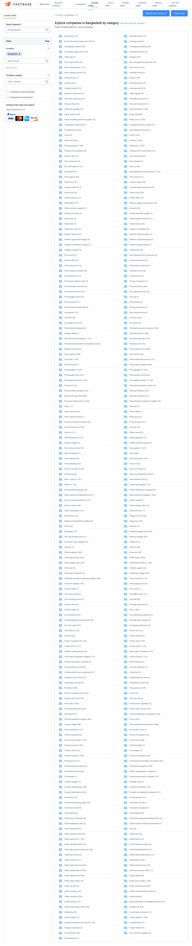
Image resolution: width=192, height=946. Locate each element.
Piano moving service (74, 416)
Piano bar (134, 406)
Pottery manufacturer (75, 641)
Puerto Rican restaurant (140, 912)
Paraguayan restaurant (75, 124)
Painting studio (73, 88)
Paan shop (71, 36)
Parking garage (73, 145)
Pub (132, 828)
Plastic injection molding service (79, 495)
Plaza (68, 526)
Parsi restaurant (72, 161)
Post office (71, 630)
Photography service (76, 380)
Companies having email (21, 97)
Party (134, 166)
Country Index (93, 4)
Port (134, 609)
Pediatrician (136, 250)
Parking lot (137, 145)
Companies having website (22, 91)
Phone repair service (140, 349)
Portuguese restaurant (140, 625)
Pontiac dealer (71, 589)
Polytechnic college (139, 573)
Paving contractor (73, 213)
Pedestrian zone (72, 229)
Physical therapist (139, 390)
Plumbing (70, 531)
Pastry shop (136, 192)
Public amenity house (74, 834)
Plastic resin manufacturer (77, 500)
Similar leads (157, 4)
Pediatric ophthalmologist (141, 239)
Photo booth (136, 354)
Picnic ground (137, 422)
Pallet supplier (136, 93)
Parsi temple (136, 161)
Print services (136, 698)
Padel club (69, 57)
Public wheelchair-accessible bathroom (147, 901)
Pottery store (137, 641)
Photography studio (141, 380)
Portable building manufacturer (79, 620)
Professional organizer (141, 766)
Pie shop (134, 427)
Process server (72, 750)
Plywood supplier (138, 536)
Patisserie (134, 208)
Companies (80, 4)
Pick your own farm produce (77, 422)
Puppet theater (136, 927)
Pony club (134, 589)
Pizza (134, 453)
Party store (71, 182)
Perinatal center (72, 276)
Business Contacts (57, 4)
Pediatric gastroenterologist (77, 239)
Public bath (135, 834)
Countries (59, 15)
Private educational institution (144, 724)
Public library (137, 860)
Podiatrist (134, 542)
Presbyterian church (139, 682)
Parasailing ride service (140, 130)
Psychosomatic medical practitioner (145, 823)
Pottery (69, 635)
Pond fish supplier (74, 583)
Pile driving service (73, 437)
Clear (47, 41)
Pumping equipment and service (79, 922)
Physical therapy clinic (75, 396)
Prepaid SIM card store (140, 677)
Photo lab (71, 359)
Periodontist (136, 276)
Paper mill (135, 114)
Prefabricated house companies (79, 672)
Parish (68, 135)
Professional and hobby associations (146, 761)
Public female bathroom (140, 849)
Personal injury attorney (76, 286)
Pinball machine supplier (140, 443)
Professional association (75, 766)
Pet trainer (135, 323)
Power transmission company (77, 662)
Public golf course (73, 854)
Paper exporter (72, 114)
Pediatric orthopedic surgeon (77, 244)
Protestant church (138, 802)
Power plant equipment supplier (79, 656)
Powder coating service (75, 651)
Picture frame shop (74, 427)
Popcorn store (71, 604)
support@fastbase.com (15, 109)
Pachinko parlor (137, 36)
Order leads (179, 13)
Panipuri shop (71, 104)
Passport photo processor (141, 187)
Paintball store (71, 78)
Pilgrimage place (138, 437)
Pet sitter (69, 317)
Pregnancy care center (75, 677)
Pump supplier (138, 917)
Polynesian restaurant (74, 573)
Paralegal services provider (142, 124)
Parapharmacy (72, 130)
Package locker (136, 41)
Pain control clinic (73, 62)
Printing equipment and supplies (144, 714)
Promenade (70, 776)
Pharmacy (137, 343)
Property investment (140, 787)
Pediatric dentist (72, 234)
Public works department (76, 907)
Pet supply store (73, 323)
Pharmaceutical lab (139, 338)
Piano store (135, 416)
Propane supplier (72, 781)
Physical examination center (142, 385)
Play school (71, 516)
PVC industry (72, 933)
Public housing (72, 860)
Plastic (70, 484)
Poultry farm (72, 646)
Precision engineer (138, 667)
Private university (73, 745)
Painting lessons (137, 83)
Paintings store (137, 88)
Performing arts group (140, 265)
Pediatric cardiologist (139, 229)
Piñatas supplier (72, 443)
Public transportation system (142, 891)
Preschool (70, 688)
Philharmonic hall (72, 349)
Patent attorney (72, 197)
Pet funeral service (138, 307)
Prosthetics (70, 797)
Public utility (135, 896)
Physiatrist (70, 385)
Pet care (134, 297)
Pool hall (134, 599)
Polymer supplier (138, 568)
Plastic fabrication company (142, 489)
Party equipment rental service (144, 171)
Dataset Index (141, 4)
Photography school (139, 375)
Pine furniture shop (74, 448)
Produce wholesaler (139, 755)
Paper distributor (138, 109)
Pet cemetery (136, 302)
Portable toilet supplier (139, 620)
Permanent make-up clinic (76, 281)
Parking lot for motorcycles (142, 151)
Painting (70, 83)
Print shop (71, 703)
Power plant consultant (141, 651)
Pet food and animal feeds (76, 307)
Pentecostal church (138, 260)
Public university (73, 896)
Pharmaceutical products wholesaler (82, 343)
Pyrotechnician (71, 938)
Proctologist (135, 750)
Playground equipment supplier (78, 521)
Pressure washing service (76, 693)
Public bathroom (74, 839)
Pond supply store (138, 583)
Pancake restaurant (138, 98)
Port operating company (141, 615)
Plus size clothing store (75, 536)
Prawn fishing (136, 662)
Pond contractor (138, 578)
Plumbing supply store (140, 531)
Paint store (137, 67)
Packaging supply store (76, 51)
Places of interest (137, 469)
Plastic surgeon (72, 505)
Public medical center (139, 865)
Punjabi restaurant (73, 927)
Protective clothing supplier (77, 802)
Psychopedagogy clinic (75, 823)
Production (72, 761)
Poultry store (137, 646)
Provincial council (72, 808)
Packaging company (75, 46)
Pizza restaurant (138, 458)
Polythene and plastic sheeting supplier (82, 578)
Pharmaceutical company (78, 338)
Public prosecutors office (141, 870)
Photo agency (72, 354)
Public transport (72, 891)
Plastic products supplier (142, 495)
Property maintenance (75, 792)
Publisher (136, 907)
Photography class (73, 375)
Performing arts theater (75, 270)
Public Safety (136, 875)
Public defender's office (140, 844)
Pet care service (72, 302)
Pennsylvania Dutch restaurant (143, 255)
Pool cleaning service (74, 599)
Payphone (70, 224)
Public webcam (72, 901)
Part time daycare (73, 166)
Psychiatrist (71, 813)
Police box (135, 552)
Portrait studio (72, 625)
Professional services (74, 771)
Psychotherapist (73, 828)
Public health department (142, 854)
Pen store (70, 255)
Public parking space (75, 870)
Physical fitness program (76, 390)
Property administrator (75, 787)
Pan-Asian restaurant (74, 98)
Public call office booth (75, 844)
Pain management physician (142, 62)
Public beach (136, 839)
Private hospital (73, 735)
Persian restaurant (138, 281)
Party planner (71, 177)
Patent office (136, 197)
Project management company (143, 771)
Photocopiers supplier (140, 364)
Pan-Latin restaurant (139, 104)
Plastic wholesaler (74, 510)
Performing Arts (72, 265)
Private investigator (139, 735)
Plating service (137, 510)
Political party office (140, 562)
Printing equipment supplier (77, 719)
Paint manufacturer (74, 67)
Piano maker (135, 411)
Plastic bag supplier (139, 484)
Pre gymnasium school (75, 667)
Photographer (73, 370)
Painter (134, 78)
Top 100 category (173, 4)
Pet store (135, 317)
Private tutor (136, 740)
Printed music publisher (140, 703)
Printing (70, 714)
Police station (137, 557)
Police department (74, 557)
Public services (71, 886)
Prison (134, 719)
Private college (72, 724)
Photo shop (71, 364)
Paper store (137, 119)
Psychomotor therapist (75, 818)
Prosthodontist (137, 797)
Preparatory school (74, 682)
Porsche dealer (71, 609)
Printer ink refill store (75, 708)
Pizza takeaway (72, 463)
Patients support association (143, 203)
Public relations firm (74, 875)
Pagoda (135, 57)
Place (134, 463)
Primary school (74, 698)
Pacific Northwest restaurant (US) (79, 41)
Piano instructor (72, 411)
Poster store (136, 630)
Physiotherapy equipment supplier (145, 401)
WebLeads (44, 4)
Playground (137, 516)
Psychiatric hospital (139, 808)
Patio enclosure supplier (75, 208)
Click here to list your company (132, 23)
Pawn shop (70, 218)
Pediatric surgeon (72, 250)
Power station (138, 656)
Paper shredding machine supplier (80, 119)
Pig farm (69, 432)
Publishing (70, 912)
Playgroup (136, 521)
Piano (68, 406)
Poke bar (69, 547)
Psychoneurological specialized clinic (146, 818)
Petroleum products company (143, 328)
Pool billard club (138, 594)
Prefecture (135, 672)
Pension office (71, 260)
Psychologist (136, 813)
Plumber (134, 526)
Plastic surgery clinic (139, 505)
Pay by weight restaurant (141, 218)
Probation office (137, 745)
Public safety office (73, 881)
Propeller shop (136, 781)
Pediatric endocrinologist (140, 234)
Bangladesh (69, 15)
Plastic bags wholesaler (75, 489)
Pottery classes (137, 635)
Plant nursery (73, 479)
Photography (138, 370)
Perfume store (137, 270)
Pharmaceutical (139, 333)
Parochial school (137, 156)
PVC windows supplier (140, 933)
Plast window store (138, 479)
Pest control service (74, 291)
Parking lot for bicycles (75, 151)
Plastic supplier (136, 500)
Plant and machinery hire (141, 474)
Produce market (74, 755)
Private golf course (138, 729)
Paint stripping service (75, 72)
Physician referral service (76, 401)
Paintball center (137, 72)
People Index (124, 4)
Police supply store (74, 562)
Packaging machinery (140, 46)
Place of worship (74, 469)
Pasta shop (70, 192)
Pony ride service (72, 594)
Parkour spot (71, 156)
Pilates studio (136, 432)
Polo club (70, 568)
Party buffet (70, 171)
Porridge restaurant (138, 604)
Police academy (73, 552)
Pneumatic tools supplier (76, 542)
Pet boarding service (74, 297)
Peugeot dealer (71, 333)
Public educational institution (78, 849)
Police (135, 547)
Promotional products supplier (144, 776)
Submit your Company (156, 13)
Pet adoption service (139, 291)
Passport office (73, 187)
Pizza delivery (71, 458)
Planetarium (70, 474)
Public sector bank (140, 881)
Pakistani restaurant (74, 93)
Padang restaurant (138, 51)
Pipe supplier (137, 448)
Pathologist (71, 203)
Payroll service (137, 224)
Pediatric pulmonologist (140, 244)
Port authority (72, 615)
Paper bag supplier (73, 109)
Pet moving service (138, 312)
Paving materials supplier (141, 213)
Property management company (145, 792)
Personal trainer (138, 286)
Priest (133, 693)
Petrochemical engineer (75, 328)
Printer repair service (140, 708)
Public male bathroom (75, 865)
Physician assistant (139, 396)
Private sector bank (75, 740)
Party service (136, 177)
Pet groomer (71, 312)
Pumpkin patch (136, 922)
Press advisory (137, 688)
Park (134, 135)
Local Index (109, 4)
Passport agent (137, 182)
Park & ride (71, 140)
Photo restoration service (142, 359)
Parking (135, 140)
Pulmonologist (72, 917)
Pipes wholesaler (72, 453)
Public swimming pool (140, 886)
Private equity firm (73, 729)
